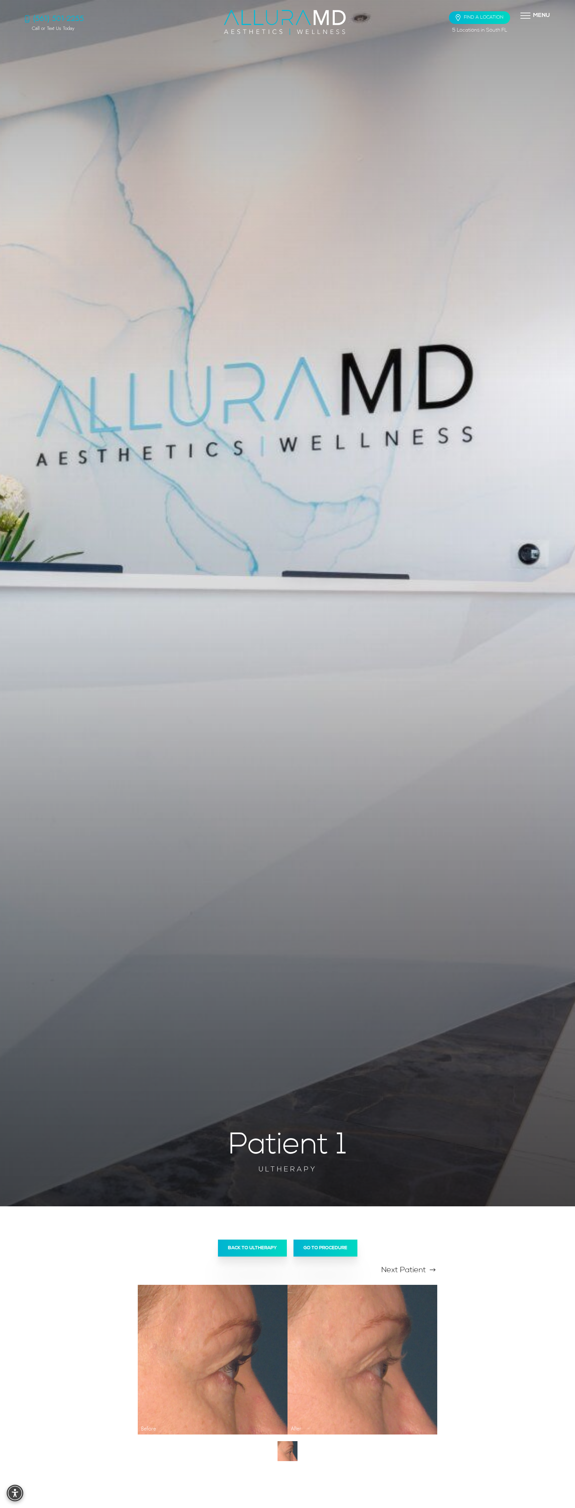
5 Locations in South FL (479, 30)
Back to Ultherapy (252, 1248)
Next (403, 1270)
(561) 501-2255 (58, 18)
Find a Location (483, 17)
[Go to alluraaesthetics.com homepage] (285, 22)
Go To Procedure (325, 1248)
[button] (525, 15)
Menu (541, 15)
